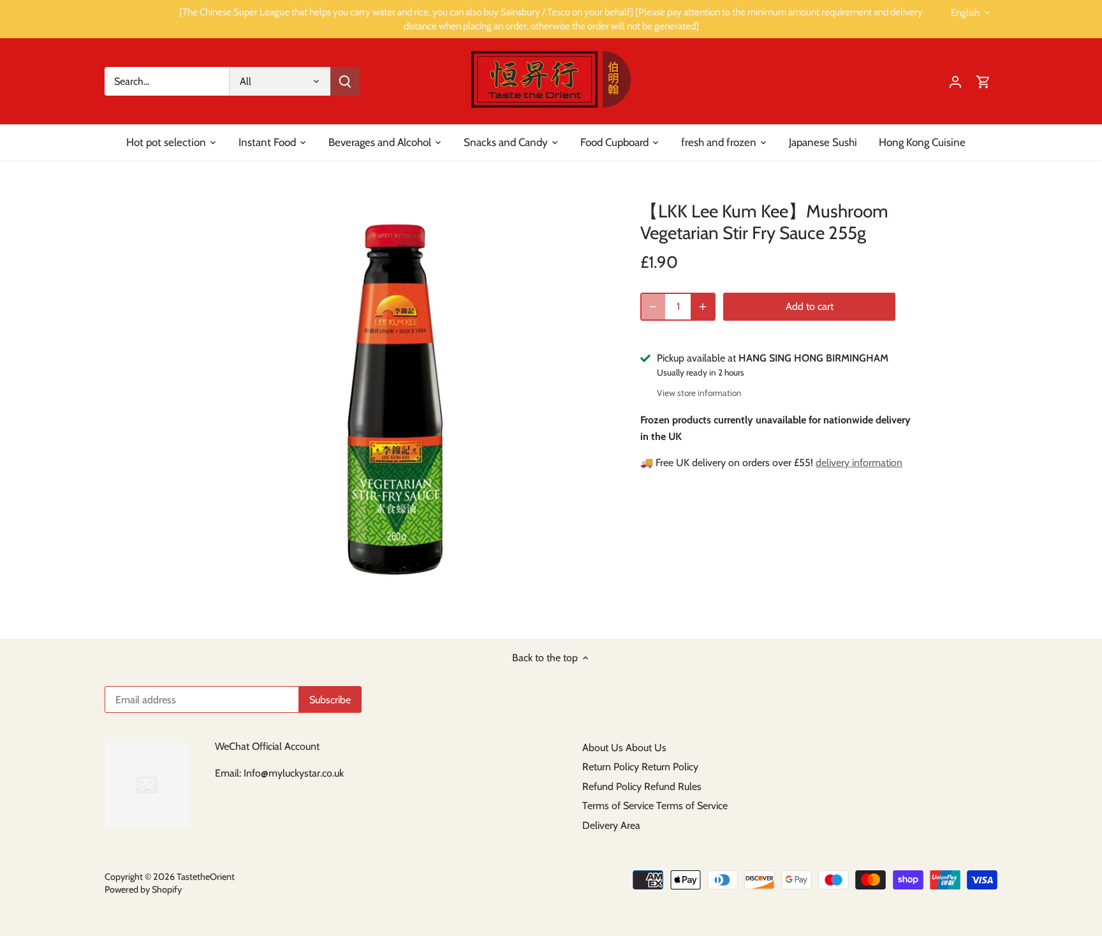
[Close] (1059, 738)
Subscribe (1014, 851)
